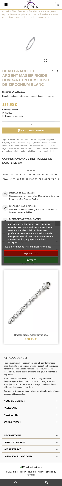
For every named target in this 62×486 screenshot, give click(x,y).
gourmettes (38, 145)
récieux (28, 148)
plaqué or (41, 139)
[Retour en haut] (15, 482)
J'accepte (31, 260)
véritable (20, 148)
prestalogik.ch (48, 151)
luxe (30, 145)
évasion (12, 148)
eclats (23, 151)
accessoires (7, 145)
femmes (54, 142)
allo (7, 142)
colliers (37, 142)
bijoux (13, 142)
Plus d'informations (14, 246)
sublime (45, 148)
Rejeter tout (31, 253)
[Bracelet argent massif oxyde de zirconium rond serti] (31, 301)
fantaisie (23, 145)
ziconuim (48, 145)
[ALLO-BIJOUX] (31, 4)
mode (16, 145)
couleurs (36, 148)
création (16, 151)
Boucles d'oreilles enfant (18, 139)
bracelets (46, 142)
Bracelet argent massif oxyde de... (31, 335)
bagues (30, 142)
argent (5, 148)
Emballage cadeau (10, 110)
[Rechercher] (46, 482)
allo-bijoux (21, 142)
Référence (6, 92)
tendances (54, 148)
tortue (33, 139)
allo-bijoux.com (34, 151)
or (54, 145)
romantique (7, 151)
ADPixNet (31, 475)
